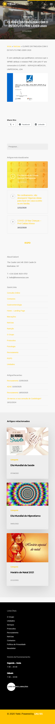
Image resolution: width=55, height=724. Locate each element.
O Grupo (10, 335)
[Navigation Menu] (51, 4)
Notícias (17, 46)
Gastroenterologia (14, 305)
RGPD (28, 243)
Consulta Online (13, 293)
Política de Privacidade (16, 644)
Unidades (11, 364)
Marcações (11, 317)
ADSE (9, 387)
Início (9, 46)
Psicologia (11, 346)
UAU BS (38, 714)
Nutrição (10, 329)
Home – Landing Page (16, 311)
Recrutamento (12, 352)
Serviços (10, 625)
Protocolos (11, 341)
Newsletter (11, 648)
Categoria (27, 17)
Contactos (11, 299)
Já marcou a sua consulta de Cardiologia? (24, 399)
